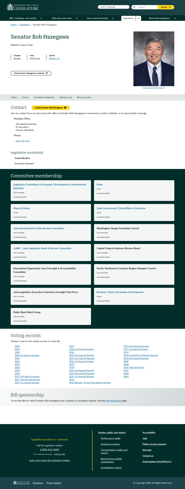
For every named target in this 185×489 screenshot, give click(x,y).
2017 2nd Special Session (27, 380)
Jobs (145, 438)
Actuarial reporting (110, 444)
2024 (17, 352)
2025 (17, 349)
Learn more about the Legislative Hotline (49, 460)
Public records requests (154, 444)
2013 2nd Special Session (82, 374)
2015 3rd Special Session (81, 355)
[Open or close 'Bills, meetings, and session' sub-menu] (41, 18)
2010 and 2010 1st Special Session (141, 355)
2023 (17, 358)
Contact (25, 97)
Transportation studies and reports (114, 451)
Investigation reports (111, 468)
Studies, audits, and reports (112, 433)
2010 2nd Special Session (136, 358)
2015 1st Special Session (81, 361)
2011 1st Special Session (136, 349)
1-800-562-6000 (49, 449)
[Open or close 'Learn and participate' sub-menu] (112, 18)
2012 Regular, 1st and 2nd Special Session (90, 383)
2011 (126, 352)
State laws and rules (62, 18)
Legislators (128, 18)
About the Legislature (159, 18)
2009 (126, 361)
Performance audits (110, 438)
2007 (126, 371)
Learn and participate (97, 18)
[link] (51, 190)
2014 (71, 367)
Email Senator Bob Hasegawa (49, 107)
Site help (147, 450)
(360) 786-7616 (22, 141)
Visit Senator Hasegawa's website (29, 73)
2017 (71, 346)
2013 (71, 380)
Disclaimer (38, 483)
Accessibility (149, 433)
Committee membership (43, 97)
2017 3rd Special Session (27, 377)
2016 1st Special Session (81, 349)
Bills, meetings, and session (22, 18)
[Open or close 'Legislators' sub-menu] (138, 18)
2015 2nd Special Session (82, 358)
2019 (17, 371)
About (14, 97)
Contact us (148, 456)
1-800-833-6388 (59, 454)
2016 (71, 352)
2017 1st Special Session (27, 383)
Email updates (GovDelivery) (157, 462)
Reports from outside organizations (111, 460)
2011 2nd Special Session (136, 346)
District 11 (54, 59)
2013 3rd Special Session (81, 371)
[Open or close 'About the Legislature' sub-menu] (174, 18)
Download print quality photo (153, 88)
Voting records (65, 97)
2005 (126, 377)
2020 (17, 367)
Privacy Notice (53, 483)
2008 (126, 364)
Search (164, 7)
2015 (71, 364)
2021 (17, 364)
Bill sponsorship (84, 97)
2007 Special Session (134, 367)
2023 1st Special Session (27, 355)
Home (14, 25)
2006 (126, 374)
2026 (17, 346)
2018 (17, 374)
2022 (17, 361)
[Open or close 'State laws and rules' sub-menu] (76, 18)
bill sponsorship (113, 401)
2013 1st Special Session (81, 377)
